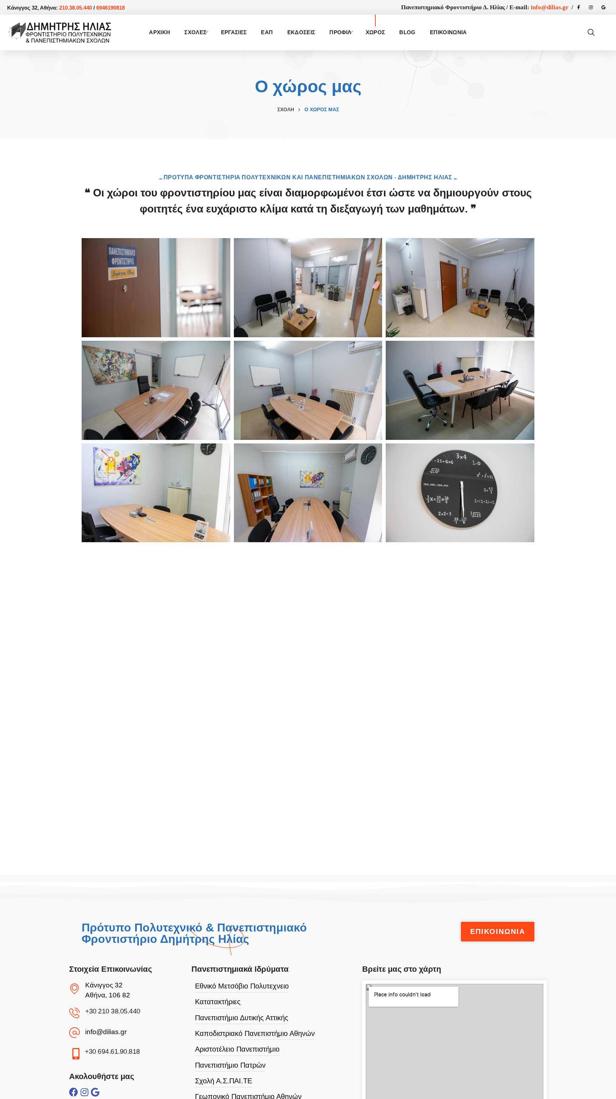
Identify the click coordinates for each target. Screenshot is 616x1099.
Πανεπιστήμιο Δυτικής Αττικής (241, 1018)
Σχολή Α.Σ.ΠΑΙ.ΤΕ (223, 1081)
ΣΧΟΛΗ (285, 109)
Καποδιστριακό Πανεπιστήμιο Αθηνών (255, 1033)
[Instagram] (591, 7)
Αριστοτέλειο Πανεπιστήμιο (237, 1049)
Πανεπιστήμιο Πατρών (230, 1065)
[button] (591, 32)
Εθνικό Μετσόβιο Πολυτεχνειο (242, 986)
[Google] (95, 1092)
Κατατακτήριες (218, 1002)
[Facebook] (578, 7)
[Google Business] (603, 7)
